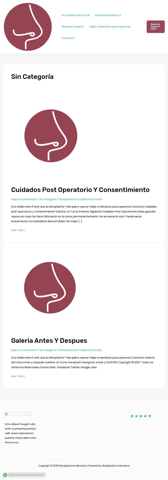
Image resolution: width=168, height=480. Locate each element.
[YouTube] (145, 416)
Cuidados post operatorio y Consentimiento (80, 190)
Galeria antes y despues (49, 340)
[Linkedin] (149, 416)
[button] (156, 26)
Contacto (68, 38)
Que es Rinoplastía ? (108, 15)
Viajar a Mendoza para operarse (110, 27)
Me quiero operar (73, 27)
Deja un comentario (24, 199)
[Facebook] (132, 416)
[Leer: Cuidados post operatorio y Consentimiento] (53, 139)
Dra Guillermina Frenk (76, 15)
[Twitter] (136, 416)
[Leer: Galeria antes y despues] (52, 291)
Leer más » (18, 230)
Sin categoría (47, 199)
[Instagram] (141, 416)
